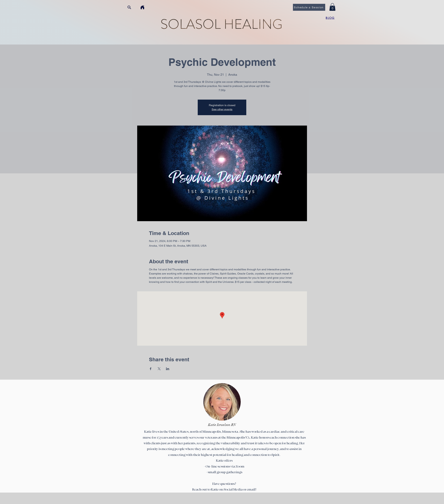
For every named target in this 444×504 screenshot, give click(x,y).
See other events (222, 109)
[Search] (129, 7)
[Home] (142, 7)
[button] (332, 7)
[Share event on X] (159, 368)
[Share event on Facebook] (150, 368)
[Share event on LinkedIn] (167, 368)
